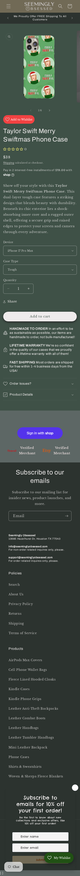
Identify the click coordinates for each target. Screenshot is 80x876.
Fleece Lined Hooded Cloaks (32, 679)
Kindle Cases (19, 689)
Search (14, 585)
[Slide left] (30, 110)
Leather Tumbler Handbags (31, 737)
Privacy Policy (21, 604)
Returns (15, 614)
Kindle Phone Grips (25, 699)
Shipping (8, 162)
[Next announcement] (72, 18)
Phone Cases (19, 757)
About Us (16, 594)
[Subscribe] (66, 516)
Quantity (9, 280)
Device (8, 242)
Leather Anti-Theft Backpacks (33, 708)
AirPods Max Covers (25, 660)
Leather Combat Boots (27, 718)
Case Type (10, 261)
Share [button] (12, 301)
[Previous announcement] (8, 18)
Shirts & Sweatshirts (25, 767)
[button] (8, 6)
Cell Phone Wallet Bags (28, 670)
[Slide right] (49, 110)
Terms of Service (23, 633)
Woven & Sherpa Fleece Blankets (36, 776)
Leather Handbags (24, 728)
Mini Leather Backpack (28, 747)
